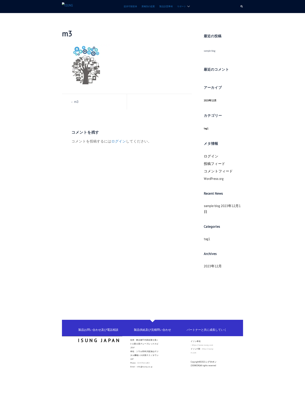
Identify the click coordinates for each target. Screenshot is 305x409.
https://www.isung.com (202, 345)
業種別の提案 (148, 6)
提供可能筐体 (130, 6)
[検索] (242, 6)
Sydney (115, 403)
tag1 (206, 128)
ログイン (118, 141)
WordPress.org (214, 178)
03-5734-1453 (143, 363)
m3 (76, 101)
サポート (181, 6)
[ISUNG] (67, 6)
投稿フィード (214, 163)
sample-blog (209, 50)
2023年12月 (210, 100)
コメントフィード (218, 171)
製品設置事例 (166, 6)
